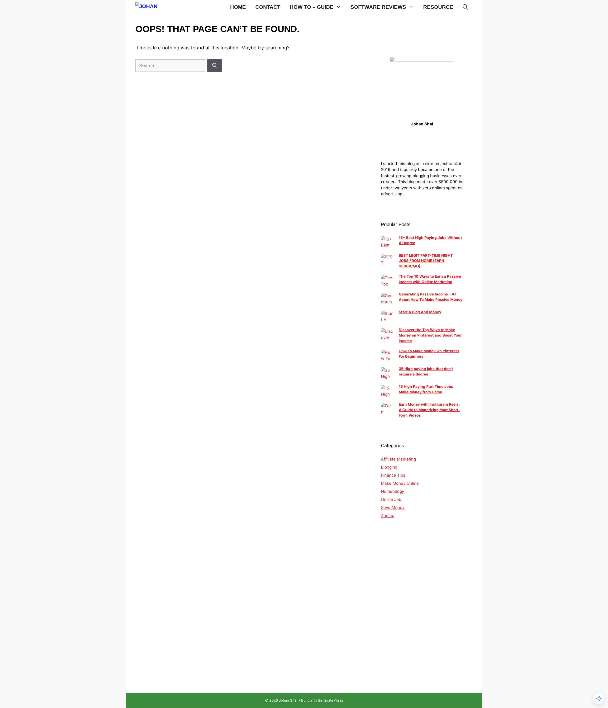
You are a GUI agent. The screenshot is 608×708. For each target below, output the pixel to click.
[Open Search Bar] (465, 7)
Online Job (391, 499)
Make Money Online (400, 483)
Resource (438, 7)
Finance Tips (393, 475)
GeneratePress (330, 700)
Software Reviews (378, 7)
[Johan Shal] (150, 7)
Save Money (392, 507)
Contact (267, 7)
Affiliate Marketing (398, 459)
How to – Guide (311, 7)
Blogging (389, 467)
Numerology (392, 491)
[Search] (214, 65)
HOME (238, 7)
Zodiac (387, 515)
